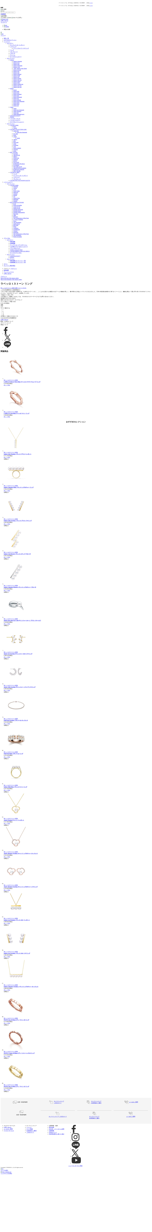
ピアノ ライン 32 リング (22, 1086)
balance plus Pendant (10, 454)
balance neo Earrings (10, 953)
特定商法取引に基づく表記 (56, 1134)
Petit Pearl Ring (8, 753)
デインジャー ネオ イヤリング (23, 653)
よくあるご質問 (133, 1102)
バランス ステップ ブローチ (23, 554)
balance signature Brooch (11, 587)
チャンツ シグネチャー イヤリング (28, 886)
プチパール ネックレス (21, 720)
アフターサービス (9, 1130)
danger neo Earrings (9, 653)
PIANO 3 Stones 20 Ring (10, 1053)
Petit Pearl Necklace (9, 720)
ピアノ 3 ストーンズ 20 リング (26, 1053)
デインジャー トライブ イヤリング (25, 687)
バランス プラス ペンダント (23, 454)
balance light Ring (9, 787)
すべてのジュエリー (16, 56)
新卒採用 (51, 1127)
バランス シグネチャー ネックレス (28, 986)
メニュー (3, 35)
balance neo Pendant (9, 920)
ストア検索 (29, 1129)
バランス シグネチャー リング (25, 487)
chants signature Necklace (11, 853)
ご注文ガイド (30, 1132)
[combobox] (8, 12)
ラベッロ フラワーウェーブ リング (30, 381)
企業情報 (51, 1130)
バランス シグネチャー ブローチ (27, 587)
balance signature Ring (10, 487)
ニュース (29, 1127)
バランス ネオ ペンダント (22, 920)
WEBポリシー (53, 1132)
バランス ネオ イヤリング (23, 953)
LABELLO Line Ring (10, 413)
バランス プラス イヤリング (24, 520)
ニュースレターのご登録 (75, 1165)
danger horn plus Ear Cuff (11, 620)
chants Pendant (8, 820)
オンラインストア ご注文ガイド (58, 1116)
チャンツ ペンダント (18, 820)
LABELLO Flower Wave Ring (12, 381)
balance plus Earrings (10, 520)
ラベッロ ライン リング (22, 413)
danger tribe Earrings (10, 687)
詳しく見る (7, 385)
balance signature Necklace (11, 986)
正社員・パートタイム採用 (56, 1129)
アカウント (4, 276)
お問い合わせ (4, 20)
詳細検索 (3, 14)
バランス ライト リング (20, 787)
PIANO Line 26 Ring (10, 1020)
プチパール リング (18, 753)
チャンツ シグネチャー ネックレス (28, 853)
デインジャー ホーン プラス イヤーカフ (30, 620)
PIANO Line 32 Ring (10, 1086)
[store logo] (4, 19)
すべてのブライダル (16, 252)
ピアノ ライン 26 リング (22, 1020)
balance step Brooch (9, 554)
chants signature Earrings (11, 886)
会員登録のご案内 (31, 1130)
